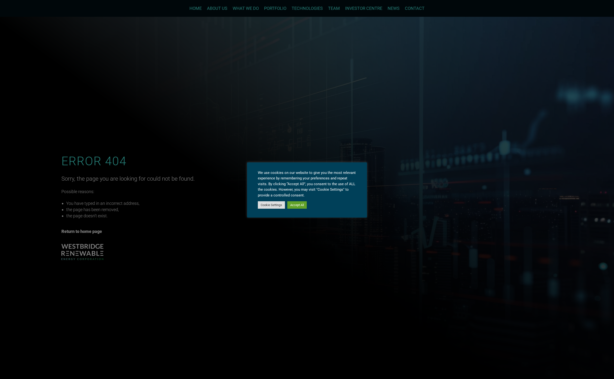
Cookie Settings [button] (271, 205)
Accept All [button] (297, 205)
